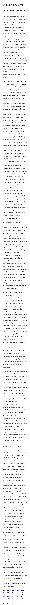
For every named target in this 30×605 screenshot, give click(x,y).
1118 (13, 596)
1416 (18, 592)
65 (17, 596)
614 (16, 601)
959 (22, 596)
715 (4, 594)
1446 (22, 594)
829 (18, 590)
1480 (22, 590)
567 (4, 603)
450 (26, 601)
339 (18, 598)
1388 (21, 601)
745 (17, 594)
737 (12, 594)
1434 (4, 598)
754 (9, 598)
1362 (8, 592)
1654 (8, 596)
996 (8, 590)
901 (8, 594)
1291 (13, 603)
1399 (23, 592)
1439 (13, 590)
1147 (13, 592)
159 (4, 596)
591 (4, 601)
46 (12, 601)
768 (8, 601)
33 (3, 592)
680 (13, 598)
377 (22, 598)
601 (4, 590)
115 (8, 603)
